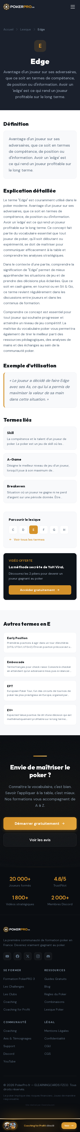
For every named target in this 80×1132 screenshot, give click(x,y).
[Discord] (48, 956)
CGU (47, 1046)
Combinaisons (54, 1002)
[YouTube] (7, 956)
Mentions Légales (56, 1031)
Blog (47, 986)
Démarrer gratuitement (37, 823)
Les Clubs (10, 994)
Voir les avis (40, 839)
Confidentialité (54, 1038)
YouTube (9, 1061)
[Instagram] (38, 956)
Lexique (25, 29)
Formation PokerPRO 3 (19, 979)
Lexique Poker (54, 1009)
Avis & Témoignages (17, 1038)
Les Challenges (13, 986)
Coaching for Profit (16, 1009)
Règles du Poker (55, 994)
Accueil (8, 29)
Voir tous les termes (29, 539)
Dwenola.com (48, 1104)
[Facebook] (17, 956)
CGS (47, 1054)
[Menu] (73, 6)
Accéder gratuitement (37, 590)
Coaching (10, 1002)
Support (9, 1046)
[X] (28, 956)
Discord (8, 1054)
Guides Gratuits (55, 979)
